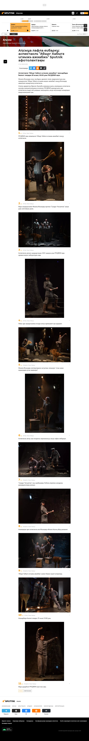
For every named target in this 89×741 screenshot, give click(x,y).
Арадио (13, 24)
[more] (69, 133)
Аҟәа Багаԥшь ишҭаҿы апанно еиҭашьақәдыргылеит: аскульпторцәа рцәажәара (39, 28)
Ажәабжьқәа (6, 706)
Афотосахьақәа (27, 690)
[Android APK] (7, 730)
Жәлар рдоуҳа (48, 706)
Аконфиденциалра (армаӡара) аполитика (46, 721)
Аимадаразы (30, 721)
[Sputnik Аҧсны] (8, 14)
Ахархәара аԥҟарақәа (18, 721)
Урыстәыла (21, 706)
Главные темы (55, 26)
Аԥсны (20, 690)
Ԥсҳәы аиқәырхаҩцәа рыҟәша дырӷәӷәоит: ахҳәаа (19, 27)
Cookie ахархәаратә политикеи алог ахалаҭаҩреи (73, 721)
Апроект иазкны (6, 721)
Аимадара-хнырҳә (7, 723)
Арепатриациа (59, 706)
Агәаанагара (38, 706)
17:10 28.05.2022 (23, 64)
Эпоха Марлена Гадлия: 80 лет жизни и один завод (80, 27)
